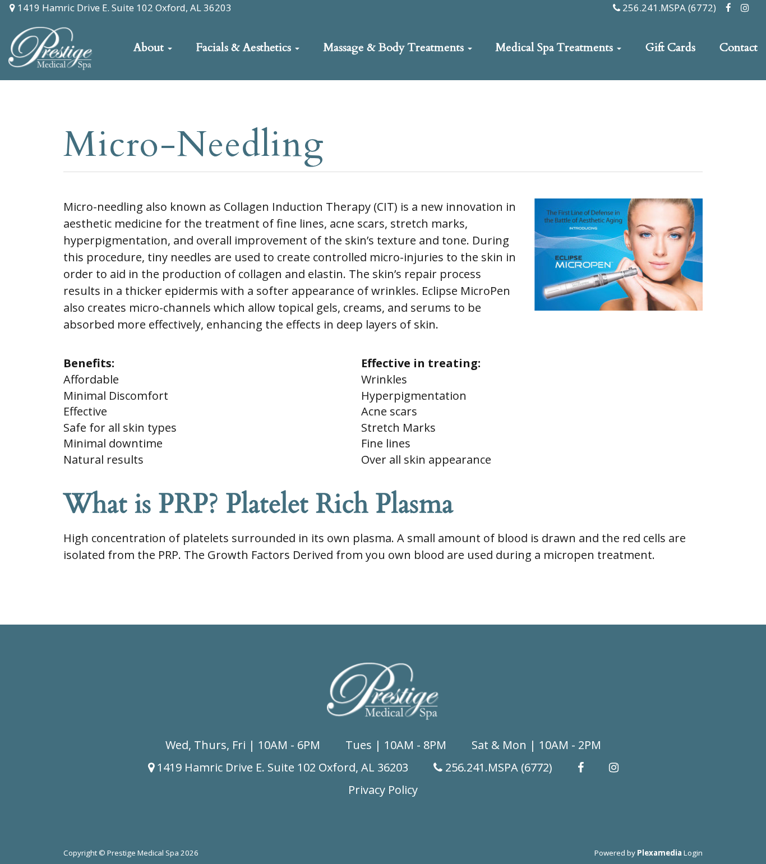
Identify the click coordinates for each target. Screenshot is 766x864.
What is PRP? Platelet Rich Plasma (258, 504)
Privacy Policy (383, 789)
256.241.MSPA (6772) (668, 7)
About (150, 47)
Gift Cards (670, 47)
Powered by (638, 853)
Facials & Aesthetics (245, 47)
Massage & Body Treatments (395, 47)
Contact (738, 47)
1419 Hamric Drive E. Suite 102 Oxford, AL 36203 (123, 7)
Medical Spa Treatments (556, 47)
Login (693, 853)
